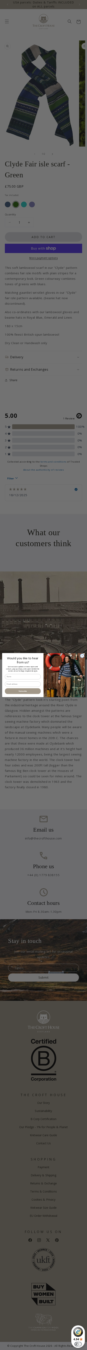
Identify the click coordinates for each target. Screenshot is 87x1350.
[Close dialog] (82, 655)
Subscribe (23, 691)
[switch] (78, 1344)
